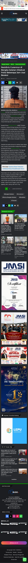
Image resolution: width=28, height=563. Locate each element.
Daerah (7, 61)
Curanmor (21, 194)
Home (3, 61)
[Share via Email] (15, 205)
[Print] (18, 205)
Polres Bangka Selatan (9, 197)
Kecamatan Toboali (16, 116)
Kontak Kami (14, 559)
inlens (3, 78)
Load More (14, 479)
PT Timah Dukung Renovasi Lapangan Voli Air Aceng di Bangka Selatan (20, 226)
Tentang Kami (9, 552)
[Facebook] (3, 205)
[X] (6, 205)
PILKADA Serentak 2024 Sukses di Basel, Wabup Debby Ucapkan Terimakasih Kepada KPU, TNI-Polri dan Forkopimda (21, 251)
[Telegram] (12, 205)
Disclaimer (20, 552)
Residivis (22, 197)
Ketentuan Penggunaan (18, 554)
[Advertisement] (14, 38)
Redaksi (15, 552)
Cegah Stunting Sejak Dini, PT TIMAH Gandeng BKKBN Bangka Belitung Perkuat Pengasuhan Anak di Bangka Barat (9, 462)
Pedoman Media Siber (9, 557)
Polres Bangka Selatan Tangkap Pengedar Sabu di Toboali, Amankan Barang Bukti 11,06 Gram (6, 229)
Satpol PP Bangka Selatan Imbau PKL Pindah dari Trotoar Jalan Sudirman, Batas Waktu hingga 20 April (7, 248)
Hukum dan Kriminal (20, 64)
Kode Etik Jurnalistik (19, 557)
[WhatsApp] (9, 205)
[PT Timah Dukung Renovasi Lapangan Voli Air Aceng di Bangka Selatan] (21, 218)
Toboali (14, 200)
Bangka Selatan (13, 61)
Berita (12, 64)
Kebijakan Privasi (8, 554)
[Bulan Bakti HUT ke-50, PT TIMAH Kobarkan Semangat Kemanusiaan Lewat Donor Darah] (23, 452)
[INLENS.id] (14, 13)
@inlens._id (4, 521)
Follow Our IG (14, 543)
